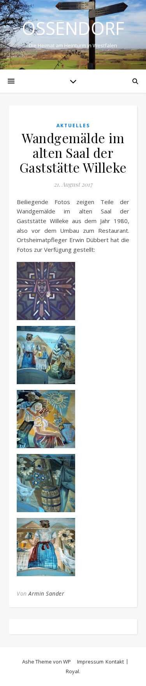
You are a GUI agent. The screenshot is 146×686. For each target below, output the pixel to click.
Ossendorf (73, 28)
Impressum (90, 661)
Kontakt (115, 661)
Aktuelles (73, 125)
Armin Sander (46, 593)
